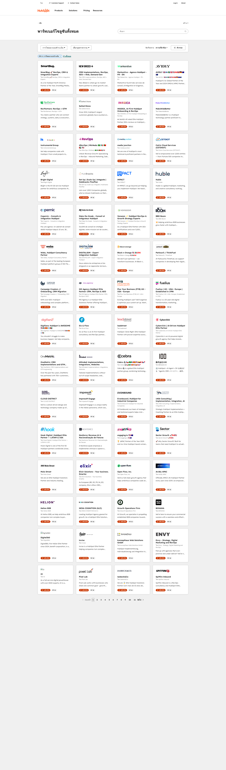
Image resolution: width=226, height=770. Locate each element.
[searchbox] (153, 31)
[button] (185, 23)
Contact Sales (74, 3)
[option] (53, 47)
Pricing (86, 10)
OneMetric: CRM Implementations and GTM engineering (53, 363)
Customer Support (57, 3)
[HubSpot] (43, 10)
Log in (175, 3)
